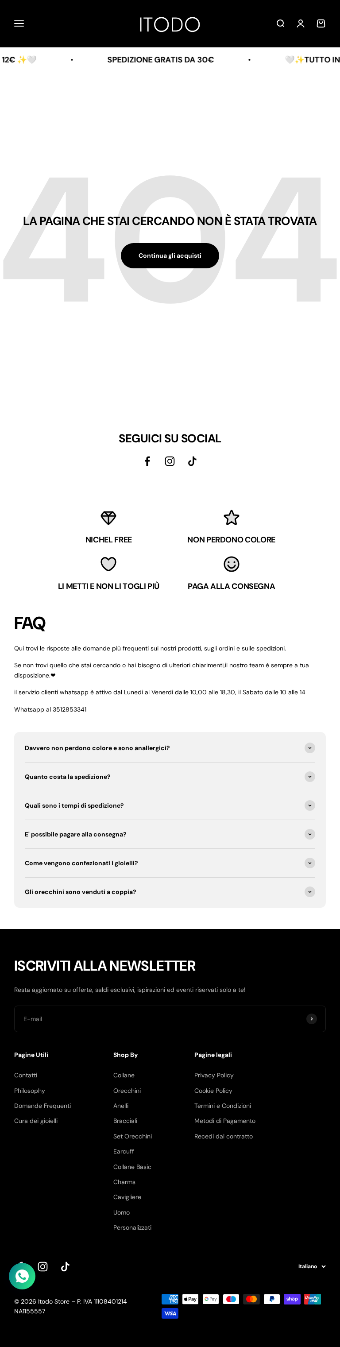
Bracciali (125, 1121)
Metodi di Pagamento (224, 1121)
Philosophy (29, 1091)
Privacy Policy (214, 1075)
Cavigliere (127, 1197)
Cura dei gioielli (36, 1121)
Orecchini (127, 1091)
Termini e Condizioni (222, 1106)
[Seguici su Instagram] (170, 461)
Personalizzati (132, 1227)
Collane (124, 1075)
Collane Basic (132, 1167)
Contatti (25, 1075)
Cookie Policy (213, 1091)
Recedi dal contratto (223, 1136)
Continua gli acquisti (170, 255)
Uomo (121, 1212)
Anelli (120, 1106)
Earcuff (123, 1151)
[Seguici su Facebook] (147, 461)
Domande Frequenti (42, 1106)
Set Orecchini (132, 1136)
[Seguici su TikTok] (192, 461)
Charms (124, 1182)
